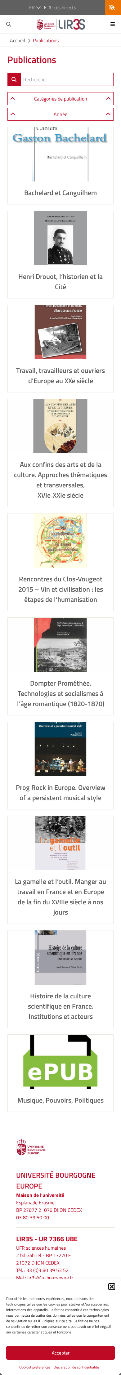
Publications (46, 40)
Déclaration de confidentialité (76, 1367)
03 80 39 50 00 (32, 1217)
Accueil (17, 40)
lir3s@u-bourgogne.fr (50, 1277)
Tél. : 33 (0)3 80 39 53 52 (42, 1270)
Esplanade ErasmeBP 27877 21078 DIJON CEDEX (49, 1206)
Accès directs (62, 7)
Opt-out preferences (35, 1367)
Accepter (60, 1352)
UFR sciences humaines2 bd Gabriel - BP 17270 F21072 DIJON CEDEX (43, 1255)
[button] (112, 1286)
